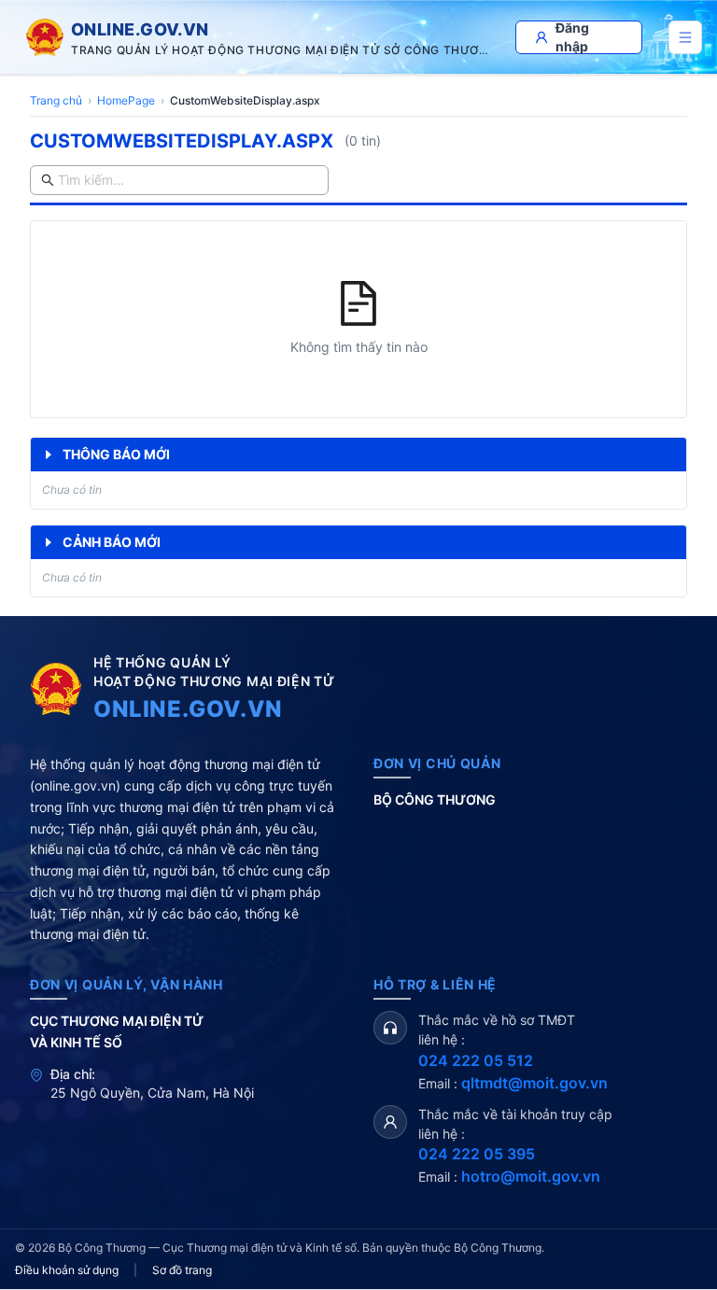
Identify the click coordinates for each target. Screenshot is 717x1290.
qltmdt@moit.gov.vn (534, 1082)
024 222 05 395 (476, 1153)
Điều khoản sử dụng (67, 1270)
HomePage (126, 100)
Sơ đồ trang (182, 1270)
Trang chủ (56, 100)
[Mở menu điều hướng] (685, 37)
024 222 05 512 (475, 1060)
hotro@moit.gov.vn (530, 1176)
